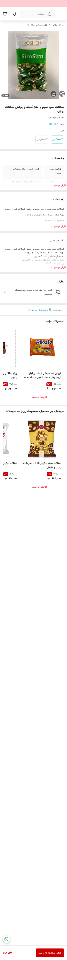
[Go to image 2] (3, 95)
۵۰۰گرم (57, 139)
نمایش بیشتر (60, 185)
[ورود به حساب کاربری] (14, 14)
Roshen (53, 124)
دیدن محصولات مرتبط (50, 953)
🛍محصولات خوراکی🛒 (37, 25)
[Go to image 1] (6, 95)
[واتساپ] (6, 939)
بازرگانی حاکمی (58, 25)
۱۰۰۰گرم (42, 139)
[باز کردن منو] (61, 14)
